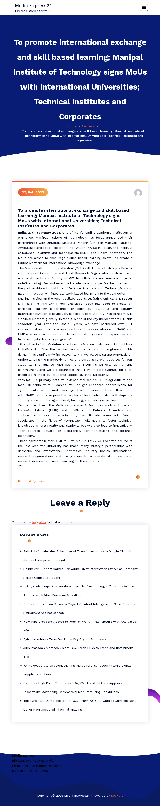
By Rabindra (40, 481)
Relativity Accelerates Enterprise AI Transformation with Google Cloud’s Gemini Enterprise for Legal (77, 555)
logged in (39, 522)
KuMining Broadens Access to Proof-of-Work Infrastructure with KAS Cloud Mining (80, 626)
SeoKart (117, 795)
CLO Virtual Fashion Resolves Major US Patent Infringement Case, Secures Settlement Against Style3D (79, 608)
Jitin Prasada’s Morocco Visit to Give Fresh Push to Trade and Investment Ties (78, 652)
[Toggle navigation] (144, 7)
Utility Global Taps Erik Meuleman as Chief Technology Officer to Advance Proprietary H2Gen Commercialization (78, 591)
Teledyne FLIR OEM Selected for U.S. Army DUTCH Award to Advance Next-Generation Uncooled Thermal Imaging (80, 705)
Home (71, 126)
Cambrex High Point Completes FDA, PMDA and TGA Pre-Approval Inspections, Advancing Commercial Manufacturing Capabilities (73, 687)
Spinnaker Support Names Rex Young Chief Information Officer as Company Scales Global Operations (80, 573)
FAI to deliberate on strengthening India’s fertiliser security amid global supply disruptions (77, 670)
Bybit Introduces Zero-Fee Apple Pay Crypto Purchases (64, 639)
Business (87, 126)
